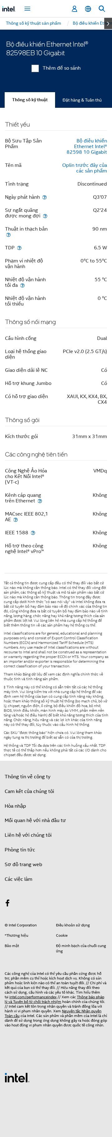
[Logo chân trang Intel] (17, 1077)
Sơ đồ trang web (23, 864)
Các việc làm (18, 879)
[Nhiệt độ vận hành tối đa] (22, 285)
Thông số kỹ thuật (30, 100)
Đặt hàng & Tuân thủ (82, 100)
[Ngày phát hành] (44, 197)
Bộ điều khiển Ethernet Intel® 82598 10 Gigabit (87, 146)
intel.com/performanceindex (33, 997)
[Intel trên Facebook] (7, 904)
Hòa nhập (15, 806)
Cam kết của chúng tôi (29, 791)
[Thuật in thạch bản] (8, 234)
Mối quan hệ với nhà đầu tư (35, 820)
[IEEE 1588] (33, 532)
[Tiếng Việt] (88, 8)
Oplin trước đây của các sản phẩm (84, 168)
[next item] (108, 23)
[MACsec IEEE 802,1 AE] (15, 519)
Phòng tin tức (20, 850)
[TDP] (19, 247)
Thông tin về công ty (27, 777)
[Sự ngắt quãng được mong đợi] (45, 215)
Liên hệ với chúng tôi (28, 835)
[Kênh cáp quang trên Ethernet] (39, 500)
